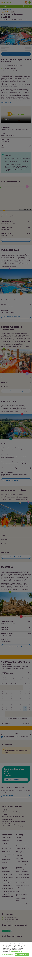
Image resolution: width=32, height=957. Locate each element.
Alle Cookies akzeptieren (21, 954)
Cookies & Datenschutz (16, 951)
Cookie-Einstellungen (7, 954)
